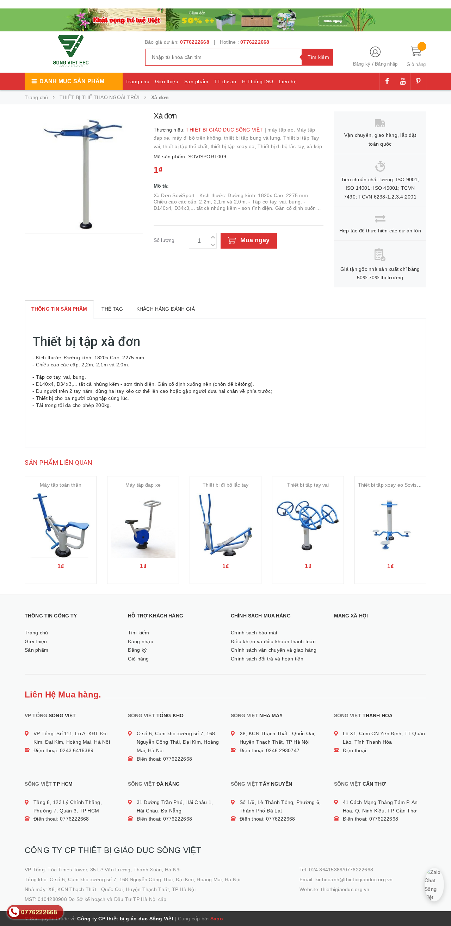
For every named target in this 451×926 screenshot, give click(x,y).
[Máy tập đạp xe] (143, 525)
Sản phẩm (196, 81)
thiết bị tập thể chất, (187, 146)
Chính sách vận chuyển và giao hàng (274, 650)
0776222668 (194, 42)
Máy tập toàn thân (60, 485)
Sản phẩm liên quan (58, 462)
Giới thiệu (166, 81)
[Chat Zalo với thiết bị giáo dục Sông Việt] (434, 884)
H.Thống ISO (257, 81)
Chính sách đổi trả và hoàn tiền (267, 659)
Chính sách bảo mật (254, 632)
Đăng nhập (386, 64)
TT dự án (225, 81)
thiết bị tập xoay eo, (234, 146)
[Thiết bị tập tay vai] (308, 525)
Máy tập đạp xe (143, 485)
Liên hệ (288, 81)
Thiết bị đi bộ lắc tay (225, 485)
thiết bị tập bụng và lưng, (253, 138)
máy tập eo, (281, 130)
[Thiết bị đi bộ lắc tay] (225, 525)
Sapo (216, 918)
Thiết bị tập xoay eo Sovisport (392, 485)
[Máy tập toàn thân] (60, 525)
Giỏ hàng (138, 659)
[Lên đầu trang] (439, 905)
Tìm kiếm (138, 632)
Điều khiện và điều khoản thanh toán (273, 641)
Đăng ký (362, 64)
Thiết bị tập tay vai (308, 485)
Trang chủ (137, 81)
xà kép (314, 146)
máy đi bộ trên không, (198, 138)
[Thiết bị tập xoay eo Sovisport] (390, 525)
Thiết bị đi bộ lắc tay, (282, 146)
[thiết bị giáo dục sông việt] (225, 19)
